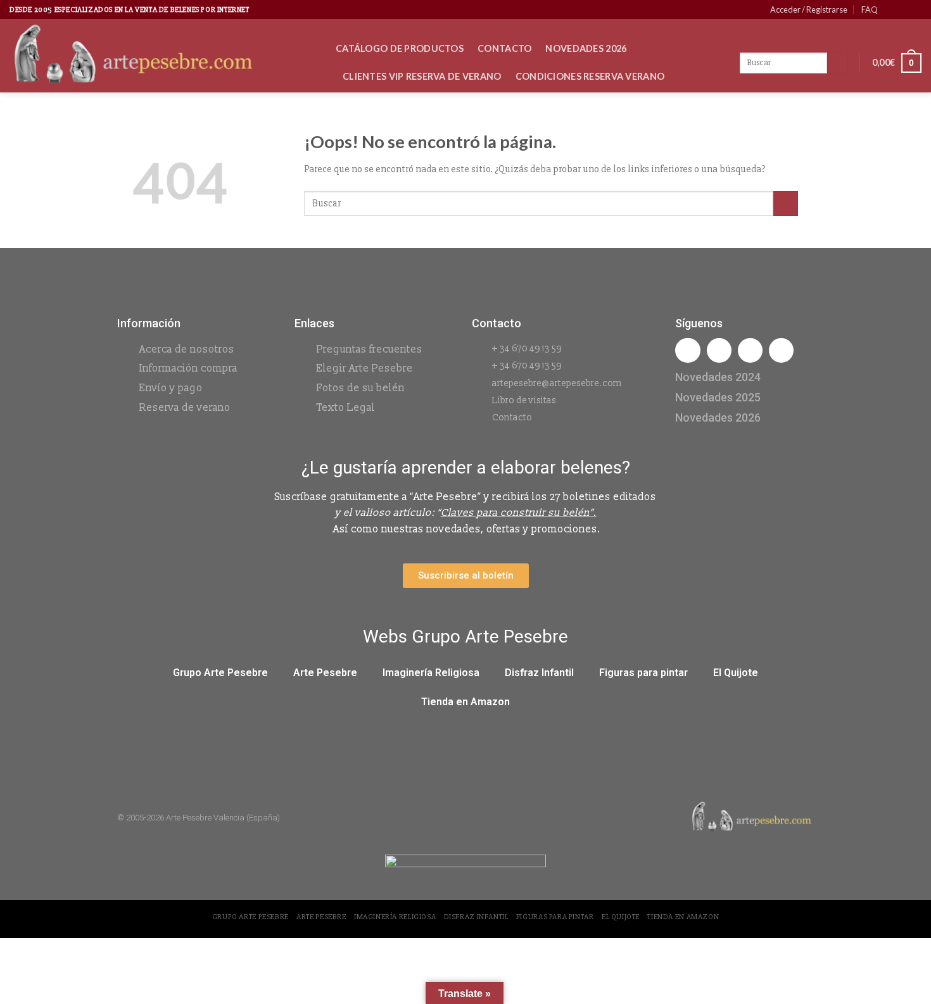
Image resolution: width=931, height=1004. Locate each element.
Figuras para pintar (643, 673)
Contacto (504, 48)
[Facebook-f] (687, 350)
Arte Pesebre (325, 673)
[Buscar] (837, 63)
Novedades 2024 (718, 377)
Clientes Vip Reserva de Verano (422, 76)
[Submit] (785, 203)
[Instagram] (719, 350)
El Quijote (735, 673)
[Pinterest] (781, 350)
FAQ (869, 9)
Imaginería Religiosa (431, 673)
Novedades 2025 (718, 397)
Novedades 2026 (585, 48)
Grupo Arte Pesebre (220, 673)
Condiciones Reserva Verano (590, 76)
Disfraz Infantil (539, 673)
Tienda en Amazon (465, 702)
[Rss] (750, 350)
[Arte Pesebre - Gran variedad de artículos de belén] (163, 55)
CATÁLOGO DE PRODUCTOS (400, 48)
